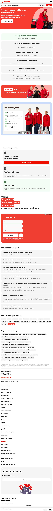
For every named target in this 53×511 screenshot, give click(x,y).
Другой (42, 5)
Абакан (4, 319)
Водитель (4, 435)
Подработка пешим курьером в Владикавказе (34, 334)
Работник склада (6, 438)
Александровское (25, 321)
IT (1, 429)
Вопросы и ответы (7, 458)
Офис (3, 420)
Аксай (35, 319)
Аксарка (40, 319)
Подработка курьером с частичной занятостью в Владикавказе (18, 347)
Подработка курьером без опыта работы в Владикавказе (16, 342)
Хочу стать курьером (7, 21)
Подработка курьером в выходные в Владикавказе (15, 339)
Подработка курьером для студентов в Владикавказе (15, 336)
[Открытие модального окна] (21, 235)
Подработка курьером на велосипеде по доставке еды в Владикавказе (19, 355)
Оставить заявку (26, 162)
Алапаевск (46, 319)
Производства (6, 450)
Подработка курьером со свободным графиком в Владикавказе (18, 357)
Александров (16, 321)
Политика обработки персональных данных (9, 498)
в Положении (17, 239)
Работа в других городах (5, 500)
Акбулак (30, 319)
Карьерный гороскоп (8, 464)
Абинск (9, 319)
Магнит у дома (6, 392)
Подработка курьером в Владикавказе (11, 334)
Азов (20, 319)
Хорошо (50, 509)
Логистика (4, 447)
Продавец (4, 389)
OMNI (3, 423)
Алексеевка (34, 321)
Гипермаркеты (6, 401)
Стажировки (5, 426)
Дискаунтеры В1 (6, 404)
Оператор (4, 416)
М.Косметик (5, 395)
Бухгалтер (4, 413)
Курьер (3, 441)
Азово (24, 319)
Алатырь (4, 321)
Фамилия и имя (7, 221)
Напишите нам (26, 479)
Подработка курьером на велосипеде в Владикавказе (15, 352)
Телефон (6, 226)
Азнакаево (15, 319)
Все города (11, 324)
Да (49, 5)
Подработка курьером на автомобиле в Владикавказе (15, 344)
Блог (2, 461)
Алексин (48, 321)
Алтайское (4, 324)
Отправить (10, 235)
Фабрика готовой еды (8, 453)
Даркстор (4, 444)
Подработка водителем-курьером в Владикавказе (14, 360)
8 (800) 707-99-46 (6, 377)
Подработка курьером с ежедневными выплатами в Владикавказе (18, 349)
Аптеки (3, 407)
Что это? (45, 510)
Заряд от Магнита (7, 398)
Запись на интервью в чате (10, 382)
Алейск (9, 321)
